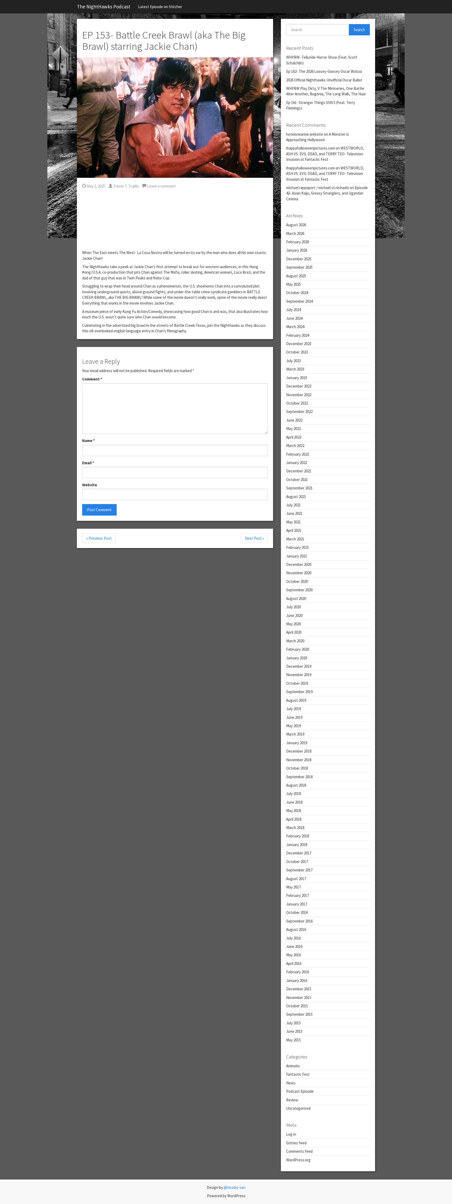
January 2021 (296, 556)
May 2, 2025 (95, 186)
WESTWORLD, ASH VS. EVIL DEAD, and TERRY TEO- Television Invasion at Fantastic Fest (325, 154)
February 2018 (297, 835)
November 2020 (298, 572)
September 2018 (299, 776)
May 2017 (293, 887)
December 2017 (298, 852)
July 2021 (293, 504)
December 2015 (298, 988)
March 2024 (295, 326)
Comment (92, 379)
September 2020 (299, 589)
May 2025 (293, 284)
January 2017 (296, 904)
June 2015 (294, 1031)
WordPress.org (298, 1159)
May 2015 (293, 1039)
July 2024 (293, 309)
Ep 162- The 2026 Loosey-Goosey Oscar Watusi (324, 71)
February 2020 (297, 649)
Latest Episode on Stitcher (160, 6)
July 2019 (293, 708)
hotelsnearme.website (304, 134)
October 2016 (297, 912)
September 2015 (299, 1014)
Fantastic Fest (298, 1074)
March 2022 (295, 445)
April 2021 (293, 530)
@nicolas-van (234, 1187)
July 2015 (293, 1022)
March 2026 (295, 233)
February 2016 (297, 971)
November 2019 (298, 674)
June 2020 (294, 615)
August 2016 (296, 929)
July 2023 (293, 360)
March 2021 (295, 539)
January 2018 (296, 844)
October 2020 (297, 581)
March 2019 (295, 734)
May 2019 (293, 725)
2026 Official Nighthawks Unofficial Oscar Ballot (324, 80)
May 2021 (293, 522)
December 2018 (298, 751)
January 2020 (296, 657)
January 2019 (296, 742)
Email (88, 462)
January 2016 (296, 980)
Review (292, 1099)
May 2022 (293, 428)
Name (88, 440)
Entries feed (296, 1142)
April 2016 (293, 963)
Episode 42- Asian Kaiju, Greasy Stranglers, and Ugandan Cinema (327, 193)
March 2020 (295, 640)
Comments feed (299, 1151)
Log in (291, 1134)
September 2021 (299, 487)
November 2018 (298, 759)
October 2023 (297, 352)
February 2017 (297, 895)
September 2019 (299, 691)
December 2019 (298, 666)
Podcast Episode (300, 1091)
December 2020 (298, 564)
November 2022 (298, 394)
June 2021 (294, 513)
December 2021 (298, 470)
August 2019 (296, 700)
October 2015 (297, 1005)
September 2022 (299, 411)
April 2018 (293, 819)
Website (89, 484)
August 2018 (296, 785)
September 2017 (299, 870)
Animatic (293, 1065)
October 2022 (297, 403)
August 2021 (296, 496)
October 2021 (297, 479)
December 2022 (298, 386)
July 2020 (293, 606)
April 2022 (293, 437)
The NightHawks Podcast (103, 6)
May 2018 (293, 810)
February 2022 (297, 454)
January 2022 (296, 462)
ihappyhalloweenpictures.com (310, 148)
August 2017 (296, 878)
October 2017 (297, 861)
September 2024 (299, 301)
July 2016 (293, 938)
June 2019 (294, 717)
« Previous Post (99, 538)
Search (359, 29)
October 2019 (297, 683)
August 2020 (296, 598)
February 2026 (297, 241)
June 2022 (294, 420)
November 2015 (298, 997)
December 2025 (298, 258)
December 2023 (298, 343)
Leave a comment (161, 186)
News (291, 1082)
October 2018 (297, 768)
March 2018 (295, 827)
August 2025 (296, 275)
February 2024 (297, 335)
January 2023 (296, 377)
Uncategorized (298, 1108)
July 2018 (293, 793)
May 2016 (293, 954)
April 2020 (293, 632)
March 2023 (295, 369)
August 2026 (296, 224)
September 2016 (299, 921)
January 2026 (296, 250)
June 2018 (294, 802)
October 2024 (297, 292)
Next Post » (254, 538)
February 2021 (297, 547)
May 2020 (293, 623)
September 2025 (299, 267)
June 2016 (294, 946)
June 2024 (294, 318)
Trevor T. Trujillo (125, 186)
